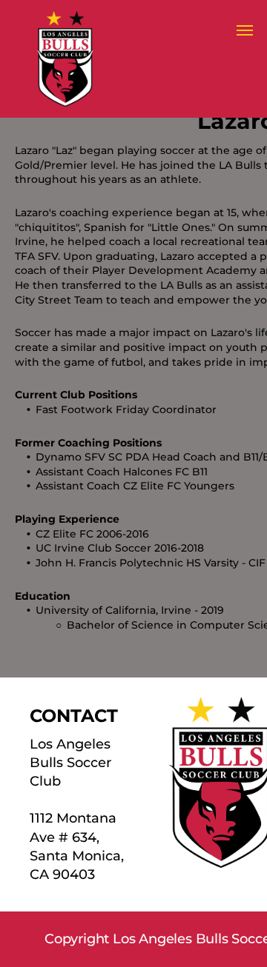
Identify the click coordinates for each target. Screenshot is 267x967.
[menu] (245, 30)
